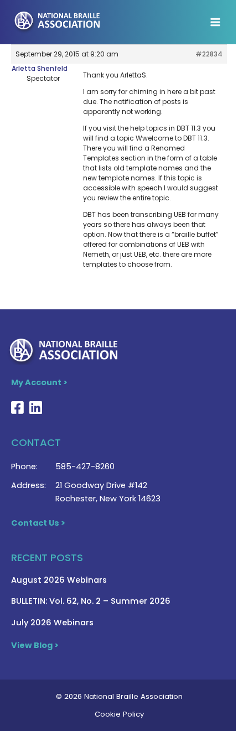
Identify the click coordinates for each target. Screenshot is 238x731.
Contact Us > (38, 522)
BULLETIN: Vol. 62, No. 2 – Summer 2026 (90, 600)
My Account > (39, 382)
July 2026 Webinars (52, 622)
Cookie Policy (119, 714)
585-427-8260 (85, 466)
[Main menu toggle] (215, 22)
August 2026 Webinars (59, 579)
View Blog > (35, 645)
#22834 (209, 54)
